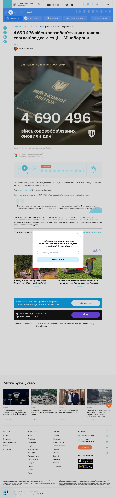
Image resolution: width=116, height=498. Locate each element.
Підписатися (58, 259)
